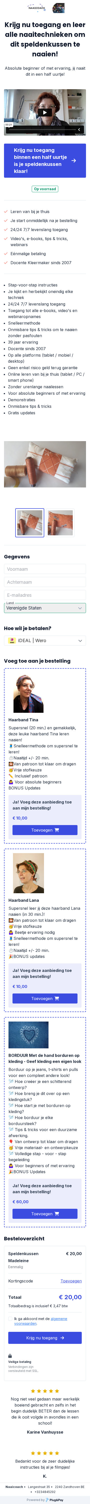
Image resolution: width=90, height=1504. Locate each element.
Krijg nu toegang (42, 1337)
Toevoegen (41, 830)
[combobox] (45, 641)
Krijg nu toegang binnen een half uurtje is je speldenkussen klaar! (40, 160)
